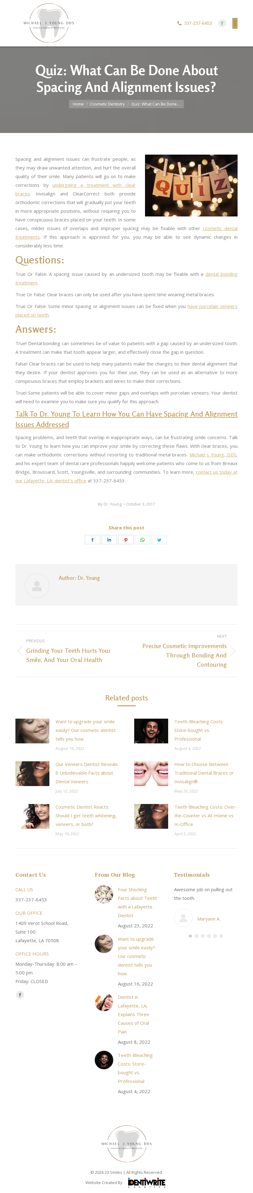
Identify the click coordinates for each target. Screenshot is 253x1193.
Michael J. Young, (212, 454)
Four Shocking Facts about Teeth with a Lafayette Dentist (137, 902)
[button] (190, 936)
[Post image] (32, 731)
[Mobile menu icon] (235, 23)
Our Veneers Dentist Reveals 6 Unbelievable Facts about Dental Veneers (87, 773)
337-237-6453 (198, 23)
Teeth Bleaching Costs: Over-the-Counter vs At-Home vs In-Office (205, 815)
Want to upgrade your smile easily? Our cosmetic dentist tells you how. (86, 730)
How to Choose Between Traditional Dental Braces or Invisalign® (204, 773)
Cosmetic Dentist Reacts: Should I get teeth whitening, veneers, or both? (86, 815)
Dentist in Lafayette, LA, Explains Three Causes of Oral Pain (133, 1014)
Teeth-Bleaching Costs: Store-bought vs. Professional (199, 730)
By (110, 504)
